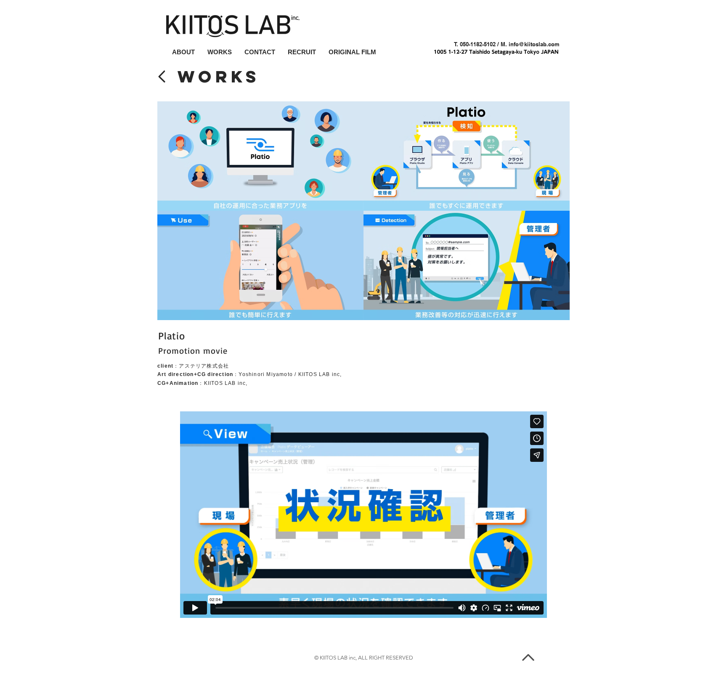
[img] (260, 156)
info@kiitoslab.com (534, 44)
